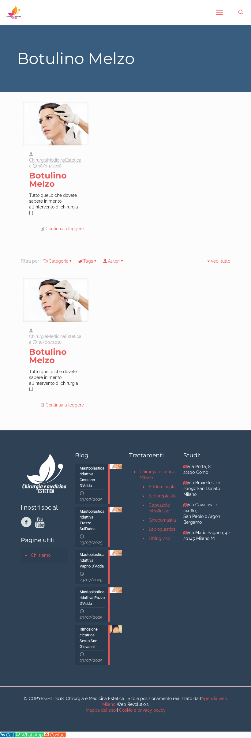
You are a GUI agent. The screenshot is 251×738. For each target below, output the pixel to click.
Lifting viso (159, 538)
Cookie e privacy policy (142, 710)
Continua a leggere (65, 228)
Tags (88, 261)
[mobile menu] (219, 12)
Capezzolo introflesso (159, 508)
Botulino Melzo (48, 179)
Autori (114, 261)
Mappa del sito (101, 710)
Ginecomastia (162, 520)
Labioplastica (162, 529)
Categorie (58, 261)
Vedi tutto (220, 261)
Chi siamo (41, 555)
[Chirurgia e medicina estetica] (13, 12)
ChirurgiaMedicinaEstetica (55, 160)
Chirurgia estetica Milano (157, 474)
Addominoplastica (162, 486)
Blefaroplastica (162, 495)
